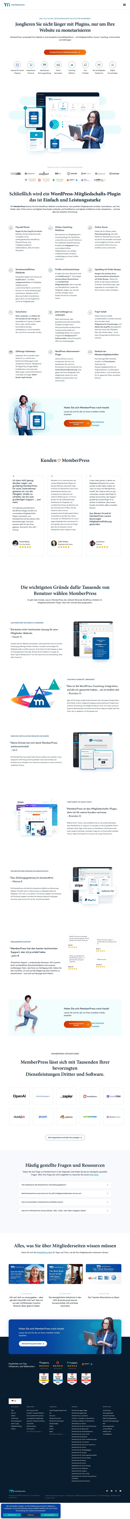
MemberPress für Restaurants (80, 1429)
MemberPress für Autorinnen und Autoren (83, 1444)
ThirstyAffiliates (107, 1434)
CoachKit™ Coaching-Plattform (35, 1413)
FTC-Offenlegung (103, 1495)
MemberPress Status (108, 1415)
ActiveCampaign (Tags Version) (58, 1410)
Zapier (51, 1431)
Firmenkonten (30, 1429)
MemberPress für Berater (79, 1460)
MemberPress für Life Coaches (80, 1442)
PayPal (51, 1426)
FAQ (104, 1423)
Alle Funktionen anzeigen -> (34, 1431)
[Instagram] (116, 1491)
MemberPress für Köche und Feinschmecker (84, 1426)
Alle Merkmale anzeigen (98, 423)
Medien (13, 1415)
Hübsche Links (107, 1431)
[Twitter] (107, 1491)
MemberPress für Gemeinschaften (81, 1458)
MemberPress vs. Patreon (79, 1423)
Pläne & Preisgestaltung (109, 1418)
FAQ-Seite (94, 1175)
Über (12, 1410)
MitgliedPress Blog (44, 1253)
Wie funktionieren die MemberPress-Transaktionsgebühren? (44, 1185)
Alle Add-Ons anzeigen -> (56, 1434)
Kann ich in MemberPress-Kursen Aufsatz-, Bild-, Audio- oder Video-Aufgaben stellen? (54, 1211)
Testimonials (14, 1418)
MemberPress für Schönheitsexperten (82, 1431)
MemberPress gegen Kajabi (79, 1410)
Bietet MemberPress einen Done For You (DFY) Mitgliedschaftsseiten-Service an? (51, 1193)
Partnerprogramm (16, 1421)
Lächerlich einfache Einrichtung (35, 1421)
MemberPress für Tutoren (79, 1447)
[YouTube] (120, 1491)
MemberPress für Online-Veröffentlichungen (84, 1439)
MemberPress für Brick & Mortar (81, 1481)
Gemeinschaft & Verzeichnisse (35, 1415)
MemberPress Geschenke (56, 1421)
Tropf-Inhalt (30, 1423)
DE (15, 1401)
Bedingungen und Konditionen (86, 1495)
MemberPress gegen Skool (79, 1413)
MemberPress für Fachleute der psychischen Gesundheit (84, 1477)
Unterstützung (107, 1410)
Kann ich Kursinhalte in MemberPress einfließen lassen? (42, 1202)
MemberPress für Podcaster (79, 1436)
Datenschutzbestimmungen (54, 1495)
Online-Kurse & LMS (32, 1410)
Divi (50, 1413)
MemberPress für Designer (79, 1471)
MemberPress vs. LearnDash (80, 1415)
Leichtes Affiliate (107, 1429)
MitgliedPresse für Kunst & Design (81, 1465)
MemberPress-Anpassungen (111, 1421)
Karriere (13, 1413)
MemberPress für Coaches (79, 1452)
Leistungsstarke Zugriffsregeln (35, 1418)
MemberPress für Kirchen (79, 1463)
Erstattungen (69, 1495)
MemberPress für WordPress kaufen (63, 52)
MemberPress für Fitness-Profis (80, 1434)
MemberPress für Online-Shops (80, 1473)
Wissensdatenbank (108, 1413)
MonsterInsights (53, 1423)
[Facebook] (111, 1491)
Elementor (52, 1415)
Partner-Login (15, 1423)
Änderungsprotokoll (108, 1426)
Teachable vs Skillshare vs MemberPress (83, 1421)
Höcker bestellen (31, 1426)
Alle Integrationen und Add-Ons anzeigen (64, 1137)
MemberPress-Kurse (55, 1418)
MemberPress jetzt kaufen (76, 423)
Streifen (51, 1429)
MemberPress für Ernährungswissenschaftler (84, 1455)
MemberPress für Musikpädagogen (81, 1450)
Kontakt (13, 1429)
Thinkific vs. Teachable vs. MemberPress (83, 1418)
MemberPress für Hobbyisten (80, 1468)
